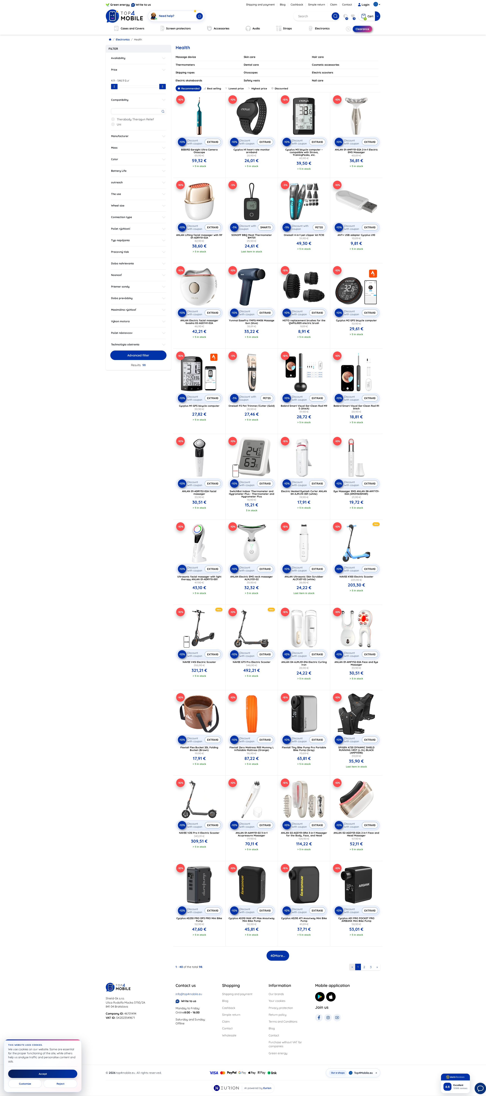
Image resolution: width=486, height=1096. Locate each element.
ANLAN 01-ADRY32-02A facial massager (199, 492)
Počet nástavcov (122, 333)
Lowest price (236, 88)
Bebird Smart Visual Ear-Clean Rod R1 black (356, 407)
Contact (347, 4)
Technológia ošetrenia (125, 344)
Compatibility (119, 100)
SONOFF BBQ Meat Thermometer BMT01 (251, 236)
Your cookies (277, 1001)
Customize (25, 1083)
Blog (283, 4)
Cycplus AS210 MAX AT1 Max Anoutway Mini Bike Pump (252, 919)
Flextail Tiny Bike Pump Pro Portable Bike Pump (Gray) (304, 749)
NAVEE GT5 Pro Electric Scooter (252, 661)
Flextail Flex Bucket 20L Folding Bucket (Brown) (199, 749)
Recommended (190, 88)
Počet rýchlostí (120, 228)
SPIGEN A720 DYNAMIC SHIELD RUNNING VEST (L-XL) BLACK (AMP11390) (356, 750)
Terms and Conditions (283, 1021)
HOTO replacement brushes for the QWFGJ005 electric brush (303, 322)
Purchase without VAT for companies (285, 1044)
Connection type (121, 217)
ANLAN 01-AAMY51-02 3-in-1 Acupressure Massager (251, 834)
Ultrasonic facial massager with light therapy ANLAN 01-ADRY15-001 (199, 578)
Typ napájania (120, 240)
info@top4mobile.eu (189, 994)
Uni (119, 124)
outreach (117, 182)
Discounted (281, 88)
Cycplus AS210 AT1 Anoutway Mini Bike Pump (304, 919)
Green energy (120, 4)
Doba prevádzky (122, 298)
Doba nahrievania (122, 263)
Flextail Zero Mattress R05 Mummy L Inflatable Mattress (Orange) (252, 749)
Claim (333, 4)
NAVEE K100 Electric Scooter (356, 576)
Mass (114, 147)
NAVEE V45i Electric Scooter (199, 661)
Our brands (276, 994)
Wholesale (229, 1035)
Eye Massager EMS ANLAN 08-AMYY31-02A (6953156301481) (356, 492)
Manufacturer (120, 136)
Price (114, 69)
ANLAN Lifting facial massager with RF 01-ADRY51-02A (199, 236)
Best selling (214, 88)
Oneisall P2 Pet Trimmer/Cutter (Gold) (252, 405)
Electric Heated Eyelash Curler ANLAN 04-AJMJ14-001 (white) (304, 492)
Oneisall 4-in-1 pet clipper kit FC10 (304, 234)
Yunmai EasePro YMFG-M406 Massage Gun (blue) (251, 322)
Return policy (277, 1014)
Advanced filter (138, 355)
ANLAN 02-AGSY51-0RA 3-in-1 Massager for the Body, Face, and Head (304, 834)
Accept (43, 1073)
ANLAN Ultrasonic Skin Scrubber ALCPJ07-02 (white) (304, 578)
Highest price (259, 88)
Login (365, 4)
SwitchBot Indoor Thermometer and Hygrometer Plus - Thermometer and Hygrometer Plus (251, 494)
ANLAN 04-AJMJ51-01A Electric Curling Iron (304, 663)
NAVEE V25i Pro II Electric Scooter (199, 832)
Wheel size (117, 205)
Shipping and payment (260, 4)
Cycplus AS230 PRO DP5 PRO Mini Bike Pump (199, 919)
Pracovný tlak (120, 252)
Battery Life (118, 171)
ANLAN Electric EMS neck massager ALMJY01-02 (251, 578)
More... (278, 955)
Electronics (123, 39)
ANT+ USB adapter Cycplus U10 (356, 234)
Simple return (316, 4)
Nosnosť (116, 275)
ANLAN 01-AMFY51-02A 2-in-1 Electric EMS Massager (356, 151)
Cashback (297, 4)
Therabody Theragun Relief (135, 119)
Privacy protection (281, 1008)
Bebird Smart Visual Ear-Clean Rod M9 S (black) (304, 407)
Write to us (143, 4)
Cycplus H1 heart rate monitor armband (252, 151)
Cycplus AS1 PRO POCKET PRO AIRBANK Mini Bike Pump (356, 919)
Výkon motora (120, 321)
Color (114, 159)
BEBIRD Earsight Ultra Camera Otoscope (199, 151)
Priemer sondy (120, 286)
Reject (60, 1083)
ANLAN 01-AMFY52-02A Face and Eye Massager (356, 663)
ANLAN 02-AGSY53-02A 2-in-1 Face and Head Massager (356, 834)
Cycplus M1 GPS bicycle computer (199, 405)
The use (116, 194)
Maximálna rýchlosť (123, 309)
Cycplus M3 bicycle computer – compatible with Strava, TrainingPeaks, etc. (304, 152)
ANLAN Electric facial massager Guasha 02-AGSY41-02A (199, 322)
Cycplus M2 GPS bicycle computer (356, 320)
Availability (118, 58)
